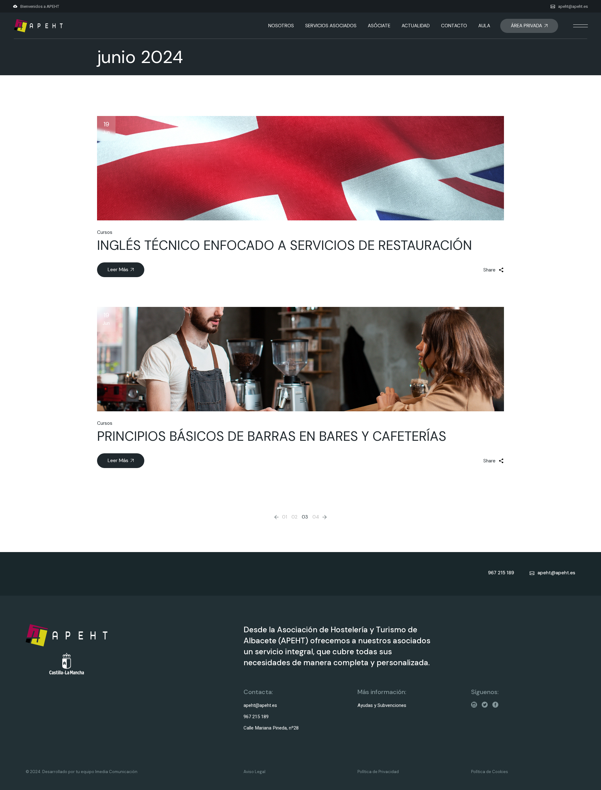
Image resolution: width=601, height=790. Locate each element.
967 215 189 (256, 716)
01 (284, 517)
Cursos (104, 232)
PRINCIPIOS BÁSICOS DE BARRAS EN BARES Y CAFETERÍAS (271, 436)
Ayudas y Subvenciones (381, 705)
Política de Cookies (489, 771)
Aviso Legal (254, 771)
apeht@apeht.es (573, 6)
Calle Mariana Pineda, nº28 (271, 727)
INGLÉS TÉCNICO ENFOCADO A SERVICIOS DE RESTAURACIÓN (284, 245)
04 (315, 517)
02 (294, 517)
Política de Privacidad (378, 771)
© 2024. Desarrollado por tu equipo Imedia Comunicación (81, 771)
